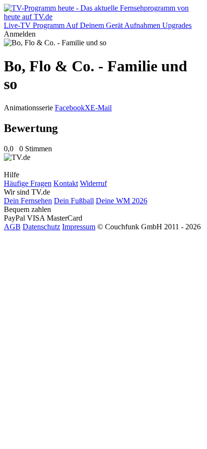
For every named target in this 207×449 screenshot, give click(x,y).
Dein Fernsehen (28, 201)
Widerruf (93, 183)
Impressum (78, 227)
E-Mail (101, 108)
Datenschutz (41, 227)
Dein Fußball (74, 201)
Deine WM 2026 (121, 201)
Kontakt (65, 183)
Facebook (70, 108)
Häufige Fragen (28, 183)
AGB (12, 227)
